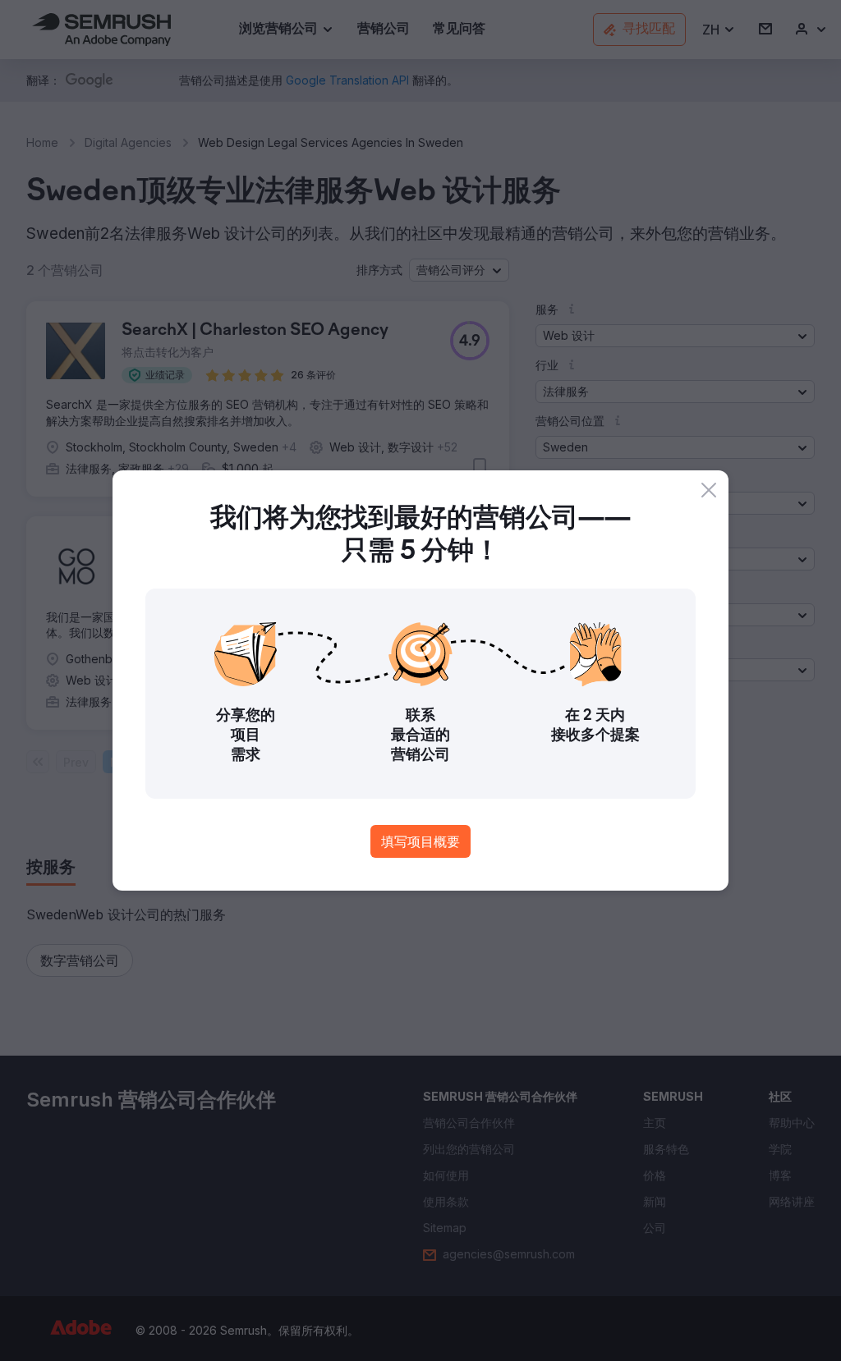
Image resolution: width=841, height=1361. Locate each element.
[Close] (708, 490)
